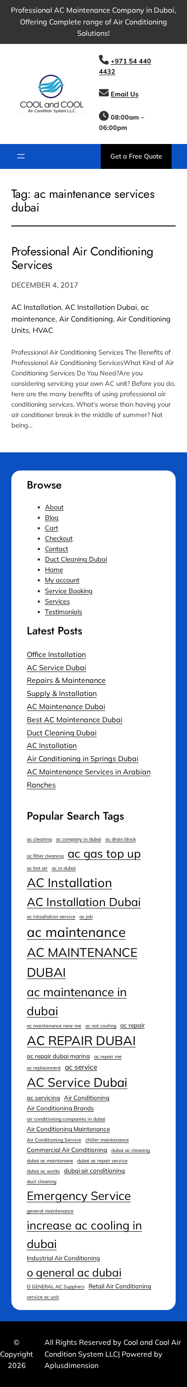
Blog (52, 518)
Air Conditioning (86, 318)
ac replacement (44, 1068)
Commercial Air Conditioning (67, 1149)
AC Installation (36, 307)
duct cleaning (41, 1181)
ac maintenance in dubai (77, 1001)
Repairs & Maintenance (66, 680)
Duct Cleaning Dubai (76, 559)
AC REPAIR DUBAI (81, 1040)
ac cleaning (39, 839)
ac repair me (108, 1056)
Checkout (59, 538)
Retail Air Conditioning (120, 1286)
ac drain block (120, 839)
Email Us (124, 94)
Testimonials (63, 612)
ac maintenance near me (54, 1025)
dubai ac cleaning (130, 1150)
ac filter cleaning (45, 856)
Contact (56, 549)
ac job (86, 916)
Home (54, 570)
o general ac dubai (74, 1272)
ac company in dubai (78, 839)
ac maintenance (76, 932)
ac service (81, 1066)
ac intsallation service (51, 916)
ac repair (132, 1025)
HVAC (43, 330)
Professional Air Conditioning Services (82, 258)
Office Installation (56, 654)
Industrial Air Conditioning (63, 1258)
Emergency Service (79, 1195)
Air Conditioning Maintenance (68, 1129)
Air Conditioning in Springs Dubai (82, 758)
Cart (51, 528)
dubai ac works (43, 1171)
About (54, 507)
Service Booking (69, 591)
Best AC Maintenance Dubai (75, 719)
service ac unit (43, 1297)
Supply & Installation (62, 693)
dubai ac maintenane (50, 1160)
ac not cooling (100, 1025)
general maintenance (50, 1211)
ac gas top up (104, 853)
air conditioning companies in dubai (66, 1119)
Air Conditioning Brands (60, 1108)
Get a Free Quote (136, 156)
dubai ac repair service (102, 1160)
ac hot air (37, 868)
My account (62, 580)
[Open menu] (20, 156)
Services (57, 601)
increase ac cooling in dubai (84, 1234)
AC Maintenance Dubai (66, 706)
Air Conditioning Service (54, 1140)
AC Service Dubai (56, 667)
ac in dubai (64, 868)
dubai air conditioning (94, 1170)
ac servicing (43, 1097)
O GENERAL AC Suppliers (55, 1286)
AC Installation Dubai (101, 307)
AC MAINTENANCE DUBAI (82, 962)
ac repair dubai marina (58, 1056)
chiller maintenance (107, 1140)
